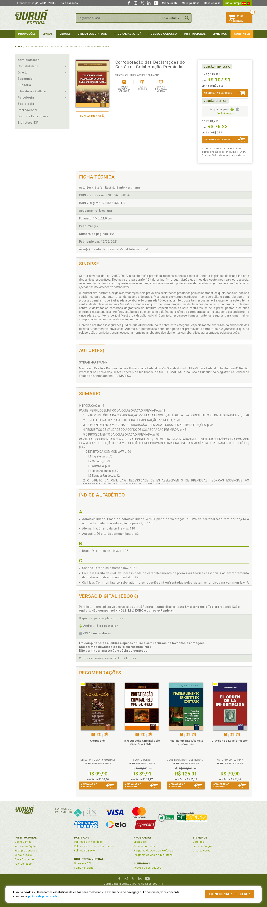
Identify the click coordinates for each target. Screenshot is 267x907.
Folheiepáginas (105, 735)
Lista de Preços (202, 846)
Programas (143, 837)
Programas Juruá (127, 33)
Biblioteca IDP (28, 122)
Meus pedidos (191, 3)
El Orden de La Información (230, 740)
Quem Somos (23, 841)
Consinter (242, 33)
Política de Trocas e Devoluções (94, 846)
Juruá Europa (233, 3)
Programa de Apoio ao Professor (154, 850)
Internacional (27, 110)
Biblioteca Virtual (89, 859)
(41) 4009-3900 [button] (36, 3)
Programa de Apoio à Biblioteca (153, 855)
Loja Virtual (169, 18)
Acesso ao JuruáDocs (147, 867)
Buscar (187, 18)
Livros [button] (48, 33)
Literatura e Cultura (32, 91)
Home (18, 46)
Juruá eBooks (23, 855)
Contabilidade (28, 66)
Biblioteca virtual (92, 33)
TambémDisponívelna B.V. (99, 735)
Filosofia (24, 85)
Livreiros (220, 33)
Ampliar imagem (90, 116)
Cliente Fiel (140, 841)
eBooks (65, 33)
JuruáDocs (142, 863)
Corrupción (97, 740)
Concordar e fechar (229, 894)
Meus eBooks (212, 3)
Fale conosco (69, 3)
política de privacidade (42, 896)
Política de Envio (84, 850)
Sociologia (26, 103)
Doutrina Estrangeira (33, 116)
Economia (25, 78)
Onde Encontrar (24, 859)
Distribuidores (201, 850)
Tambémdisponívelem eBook (93, 735)
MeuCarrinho (235, 19)
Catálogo (198, 841)
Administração (29, 60)
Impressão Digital (26, 846)
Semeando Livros (144, 846)
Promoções (27, 33)
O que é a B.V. (83, 863)
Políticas (81, 837)
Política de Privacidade (88, 841)
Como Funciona (83, 867)
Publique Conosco (163, 33)
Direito (23, 72)
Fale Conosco (23, 863)
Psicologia (26, 97)
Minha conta (170, 3)
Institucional (195, 33)
